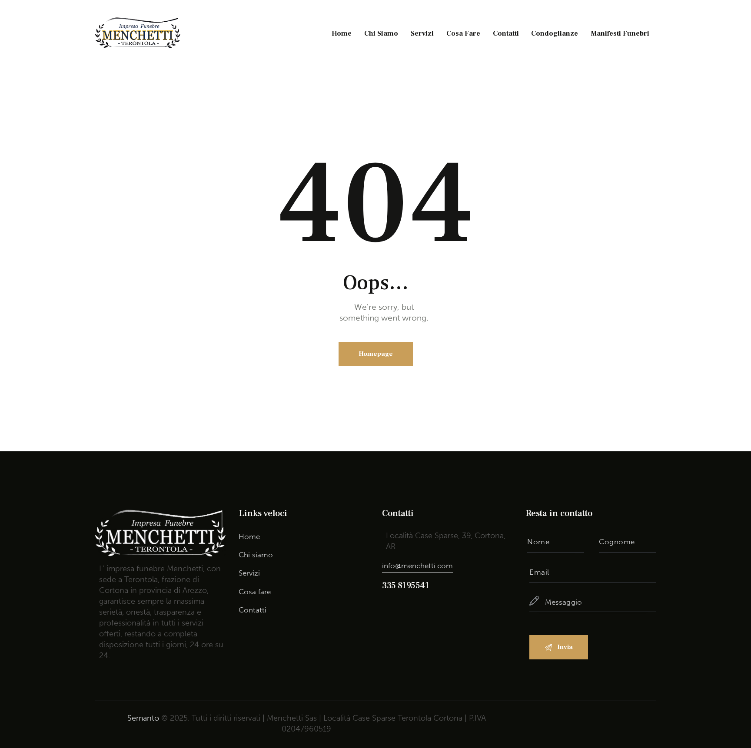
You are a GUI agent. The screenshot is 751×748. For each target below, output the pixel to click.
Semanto (143, 718)
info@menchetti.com (417, 565)
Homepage (376, 354)
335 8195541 (405, 585)
